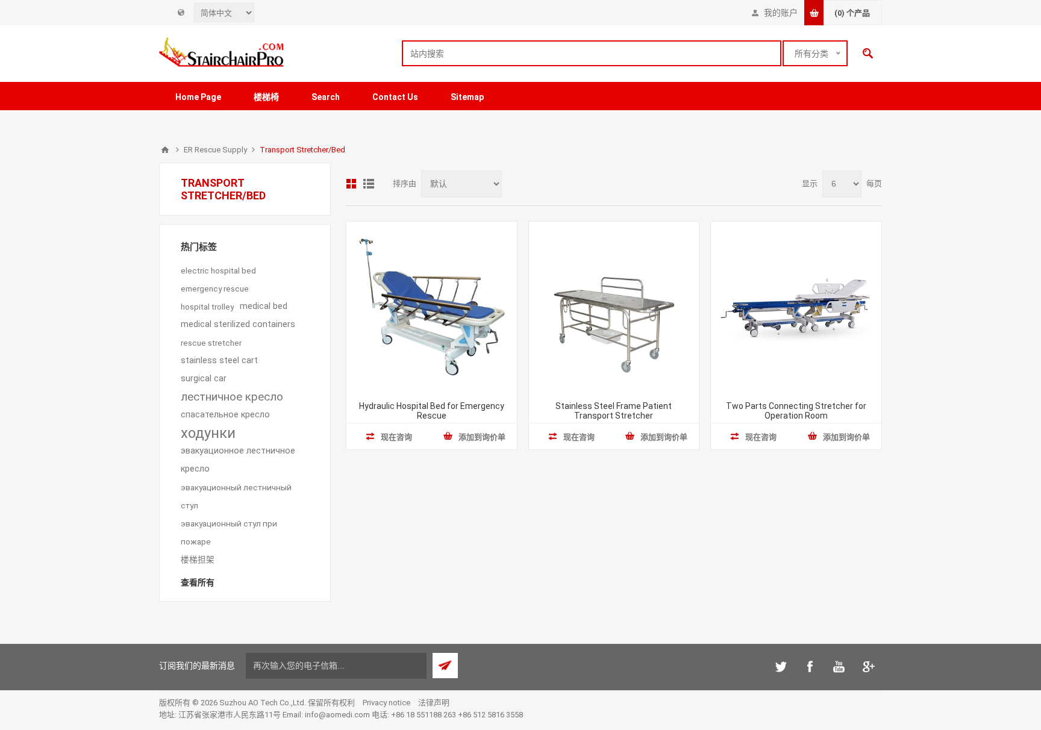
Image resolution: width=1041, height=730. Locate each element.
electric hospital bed (218, 270)
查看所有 (197, 582)
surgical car (204, 378)
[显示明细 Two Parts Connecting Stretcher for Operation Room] (796, 307)
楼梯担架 (197, 559)
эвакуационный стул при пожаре (229, 532)
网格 (351, 184)
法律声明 (433, 702)
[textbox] (591, 53)
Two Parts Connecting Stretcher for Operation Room (796, 410)
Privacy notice (386, 702)
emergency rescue (215, 288)
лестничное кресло (232, 397)
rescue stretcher (211, 343)
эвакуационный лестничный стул (236, 496)
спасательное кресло (225, 415)
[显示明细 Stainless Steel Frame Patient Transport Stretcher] (614, 307)
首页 (165, 150)
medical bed (263, 306)
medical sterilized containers (238, 324)
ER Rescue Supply (215, 149)
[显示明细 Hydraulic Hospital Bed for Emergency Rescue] (431, 307)
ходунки (208, 433)
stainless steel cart (219, 360)
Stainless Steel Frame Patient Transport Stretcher (613, 410)
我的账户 (781, 12)
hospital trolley (207, 306)
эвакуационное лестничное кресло (238, 460)
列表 (368, 184)
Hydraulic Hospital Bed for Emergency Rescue (431, 410)
